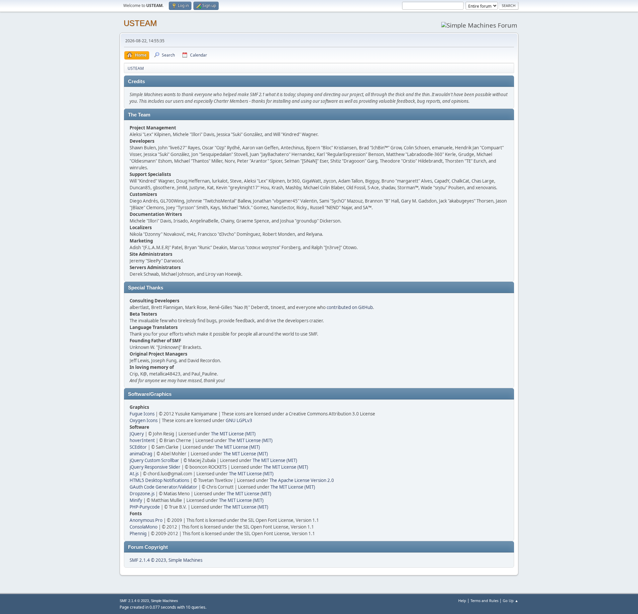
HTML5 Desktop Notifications (159, 480)
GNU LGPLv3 (239, 420)
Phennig (138, 534)
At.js (134, 474)
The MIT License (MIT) (233, 434)
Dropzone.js (142, 494)
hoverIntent (142, 440)
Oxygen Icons (144, 420)
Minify (136, 500)
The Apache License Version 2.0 (301, 480)
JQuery (137, 434)
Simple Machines (185, 560)
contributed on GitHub (350, 307)
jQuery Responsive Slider (155, 467)
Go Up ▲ (510, 600)
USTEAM (140, 23)
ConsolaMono (144, 527)
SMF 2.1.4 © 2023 (148, 560)
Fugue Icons (142, 414)
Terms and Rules (484, 600)
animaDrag (141, 454)
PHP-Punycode (145, 507)
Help (462, 600)
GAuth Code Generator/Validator (163, 487)
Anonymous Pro (146, 520)
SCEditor (138, 447)
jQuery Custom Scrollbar (154, 460)
